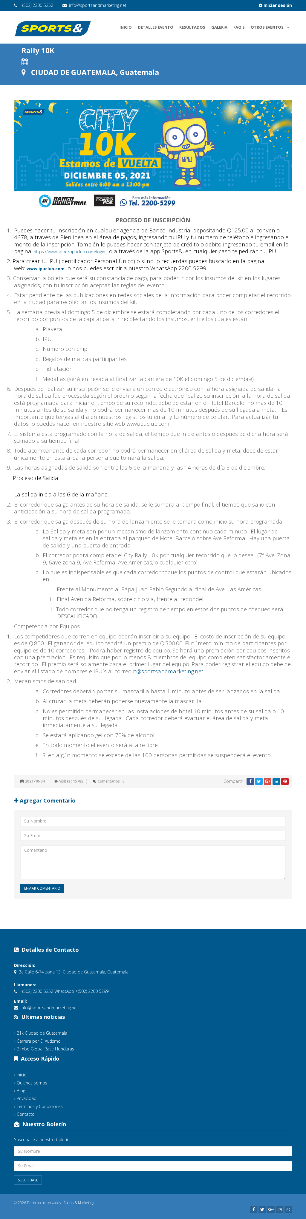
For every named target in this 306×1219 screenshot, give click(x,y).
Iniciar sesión (277, 5)
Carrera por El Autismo (39, 1041)
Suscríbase (28, 1180)
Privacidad (26, 1098)
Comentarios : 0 (111, 781)
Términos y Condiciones (40, 1106)
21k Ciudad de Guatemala (42, 1033)
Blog (21, 1090)
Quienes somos (32, 1083)
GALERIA (219, 27)
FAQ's (239, 27)
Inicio (126, 27)
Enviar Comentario (42, 888)
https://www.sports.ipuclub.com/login (69, 251)
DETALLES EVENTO (155, 27)
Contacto (26, 1114)
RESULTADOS (192, 27)
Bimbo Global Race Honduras (45, 1049)
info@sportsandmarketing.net (97, 5)
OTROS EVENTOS (267, 27)
